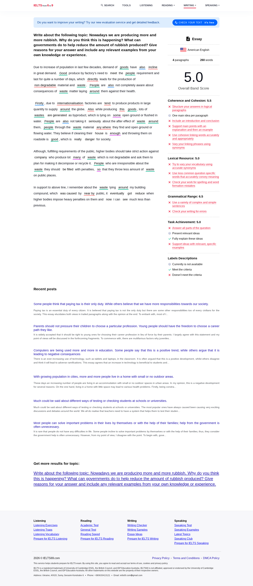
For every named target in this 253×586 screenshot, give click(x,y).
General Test (88, 529)
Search (109, 5)
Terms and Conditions (186, 558)
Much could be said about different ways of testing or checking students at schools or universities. (100, 401)
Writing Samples (137, 529)
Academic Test (89, 525)
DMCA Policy (211, 558)
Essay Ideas (134, 534)
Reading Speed (90, 534)
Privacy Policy (161, 558)
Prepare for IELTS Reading (97, 538)
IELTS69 (43, 5)
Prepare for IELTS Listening (50, 538)
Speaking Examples (186, 529)
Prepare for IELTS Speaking (191, 543)
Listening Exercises (45, 525)
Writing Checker (137, 525)
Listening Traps (43, 529)
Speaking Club (183, 538)
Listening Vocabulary (46, 534)
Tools (126, 5)
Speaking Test (183, 525)
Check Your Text (196, 22)
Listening (146, 5)
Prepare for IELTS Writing (143, 538)
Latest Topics (182, 534)
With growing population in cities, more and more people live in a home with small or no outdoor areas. (104, 376)
